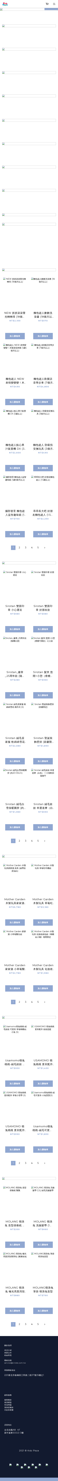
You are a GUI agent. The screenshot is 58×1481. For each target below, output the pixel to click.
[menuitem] (13, 547)
